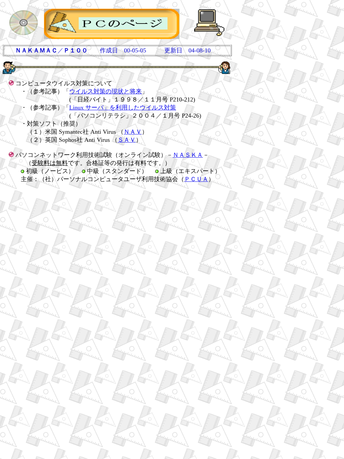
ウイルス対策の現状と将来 (105, 91)
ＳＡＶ (127, 139)
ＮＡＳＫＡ (188, 155)
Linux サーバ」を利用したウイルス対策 (122, 107)
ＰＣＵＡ (196, 179)
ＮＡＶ (133, 131)
